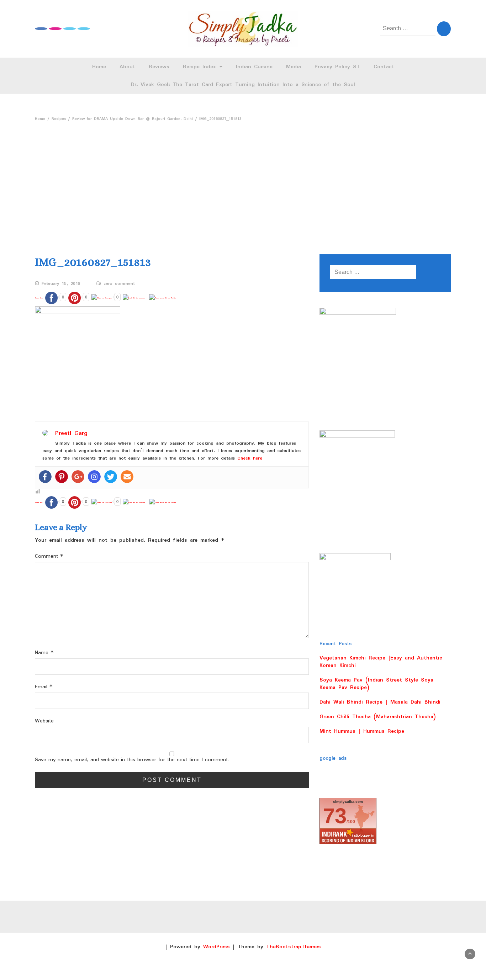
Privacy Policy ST (337, 67)
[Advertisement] (243, 178)
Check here (249, 458)
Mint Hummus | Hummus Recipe (361, 731)
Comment (49, 556)
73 (335, 816)
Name (44, 653)
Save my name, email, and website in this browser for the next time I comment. (132, 760)
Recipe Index (201, 67)
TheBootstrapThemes (293, 947)
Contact (384, 67)
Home (99, 67)
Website (44, 721)
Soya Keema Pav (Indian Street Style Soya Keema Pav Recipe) (376, 684)
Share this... (39, 298)
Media (293, 67)
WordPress (216, 947)
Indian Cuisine (254, 67)
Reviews (159, 67)
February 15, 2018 (61, 283)
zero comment (119, 283)
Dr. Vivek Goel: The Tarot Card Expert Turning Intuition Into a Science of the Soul (243, 84)
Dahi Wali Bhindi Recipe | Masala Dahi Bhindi (379, 702)
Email (44, 687)
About (127, 67)
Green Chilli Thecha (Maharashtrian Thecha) (377, 716)
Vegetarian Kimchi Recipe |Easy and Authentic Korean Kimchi (380, 662)
